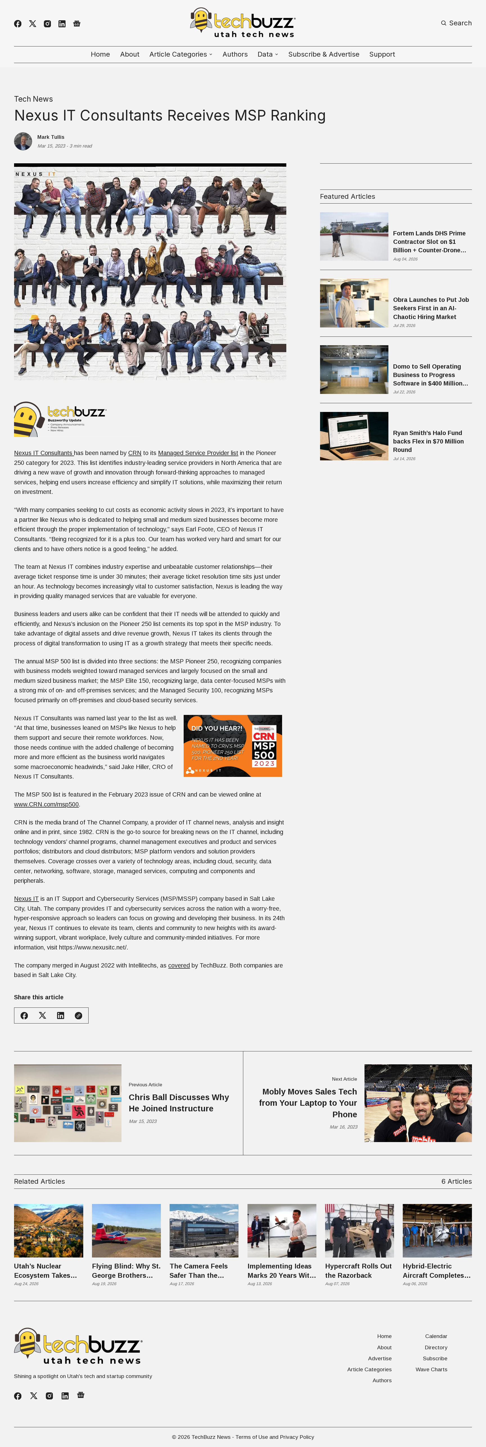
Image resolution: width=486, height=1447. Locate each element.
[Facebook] (17, 23)
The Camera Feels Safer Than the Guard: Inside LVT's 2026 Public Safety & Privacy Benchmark (202, 1271)
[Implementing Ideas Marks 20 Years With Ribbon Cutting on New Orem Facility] (282, 1231)
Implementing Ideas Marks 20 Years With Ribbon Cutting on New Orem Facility (281, 1271)
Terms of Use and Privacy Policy (274, 1437)
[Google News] (76, 24)
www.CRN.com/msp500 (46, 804)
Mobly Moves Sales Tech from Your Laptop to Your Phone (308, 1103)
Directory (436, 1347)
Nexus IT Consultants (44, 452)
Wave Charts (431, 1369)
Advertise (380, 1358)
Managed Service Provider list (198, 452)
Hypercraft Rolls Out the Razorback (358, 1270)
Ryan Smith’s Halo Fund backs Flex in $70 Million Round (428, 441)
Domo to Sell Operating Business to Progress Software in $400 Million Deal (427, 375)
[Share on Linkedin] (60, 1015)
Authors (235, 54)
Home (100, 54)
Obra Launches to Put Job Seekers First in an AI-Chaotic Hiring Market (431, 308)
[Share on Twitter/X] (42, 1015)
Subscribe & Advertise (323, 54)
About (130, 54)
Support (382, 54)
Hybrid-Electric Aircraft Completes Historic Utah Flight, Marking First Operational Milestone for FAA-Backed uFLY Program (436, 1271)
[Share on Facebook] (24, 1015)
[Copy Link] (78, 1015)
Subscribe (435, 1358)
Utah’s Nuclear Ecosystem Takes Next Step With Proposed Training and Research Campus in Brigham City (46, 1271)
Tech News (33, 98)
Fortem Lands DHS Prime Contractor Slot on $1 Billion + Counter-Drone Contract (429, 242)
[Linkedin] (62, 23)
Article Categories (369, 1369)
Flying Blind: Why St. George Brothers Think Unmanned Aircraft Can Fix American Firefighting (126, 1271)
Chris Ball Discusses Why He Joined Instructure (179, 1103)
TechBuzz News (211, 1437)
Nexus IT (26, 898)
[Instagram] (47, 23)
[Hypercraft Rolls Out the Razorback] (359, 1231)
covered (179, 965)
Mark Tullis (50, 137)
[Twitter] (32, 23)
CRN (134, 452)
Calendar (436, 1336)
